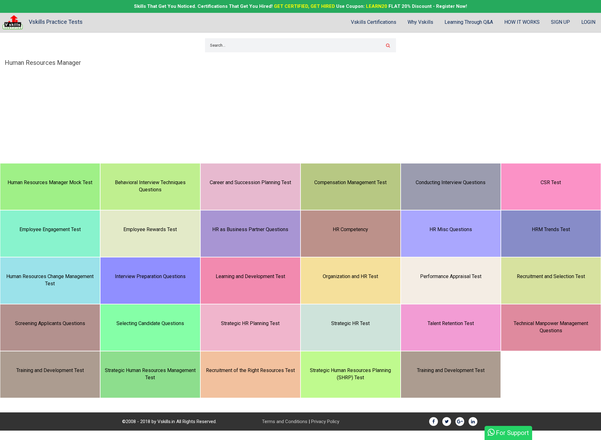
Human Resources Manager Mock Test (50, 182)
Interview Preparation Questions (150, 276)
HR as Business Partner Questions (250, 229)
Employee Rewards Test (150, 229)
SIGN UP (560, 22)
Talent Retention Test (451, 323)
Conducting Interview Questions (450, 182)
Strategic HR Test (350, 323)
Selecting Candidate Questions (150, 323)
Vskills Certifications (373, 22)
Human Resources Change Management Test (50, 280)
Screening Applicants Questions (50, 323)
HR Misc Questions (450, 229)
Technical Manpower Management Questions (551, 327)
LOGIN (588, 22)
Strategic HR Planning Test (250, 323)
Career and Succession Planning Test (250, 182)
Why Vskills (420, 22)
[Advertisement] (300, 116)
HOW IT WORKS (522, 22)
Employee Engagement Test (50, 229)
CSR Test (551, 182)
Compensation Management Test (350, 182)
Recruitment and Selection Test (551, 276)
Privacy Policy (325, 421)
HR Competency (350, 229)
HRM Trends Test (551, 229)
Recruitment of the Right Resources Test (250, 370)
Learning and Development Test (250, 276)
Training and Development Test (50, 370)
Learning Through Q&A (468, 22)
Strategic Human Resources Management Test (150, 373)
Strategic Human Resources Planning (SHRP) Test (350, 373)
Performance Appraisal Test (450, 276)
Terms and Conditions (284, 421)
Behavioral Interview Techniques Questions (150, 186)
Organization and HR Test (350, 276)
